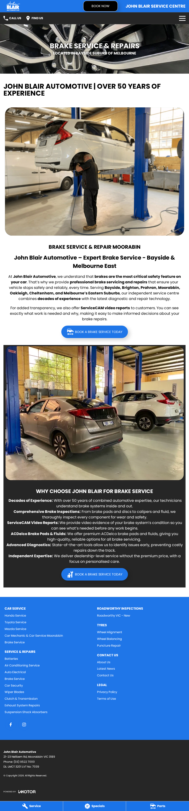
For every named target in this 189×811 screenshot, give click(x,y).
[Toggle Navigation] (182, 18)
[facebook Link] (11, 724)
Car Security (14, 685)
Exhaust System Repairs (22, 705)
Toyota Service (15, 622)
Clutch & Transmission (21, 698)
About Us (103, 662)
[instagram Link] (24, 724)
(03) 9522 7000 (24, 762)
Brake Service (15, 642)
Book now (100, 6)
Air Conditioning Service (22, 665)
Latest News (106, 668)
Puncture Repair (109, 645)
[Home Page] (13, 6)
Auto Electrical (15, 672)
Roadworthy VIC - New (113, 615)
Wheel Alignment (109, 632)
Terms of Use (106, 698)
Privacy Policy (107, 692)
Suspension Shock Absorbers (26, 712)
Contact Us (105, 675)
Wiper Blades (14, 692)
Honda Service (15, 615)
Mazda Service (15, 629)
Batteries (11, 659)
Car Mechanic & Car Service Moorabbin (34, 635)
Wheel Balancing (109, 639)
